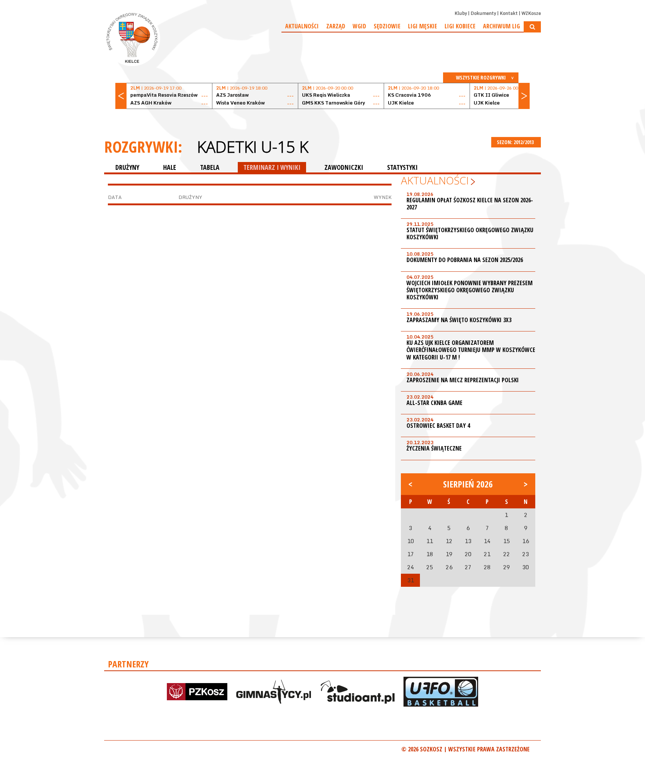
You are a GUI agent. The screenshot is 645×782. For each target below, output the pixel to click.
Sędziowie (387, 26)
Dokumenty (483, 13)
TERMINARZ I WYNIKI (271, 167)
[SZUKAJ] (532, 26)
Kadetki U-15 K (252, 146)
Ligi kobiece (460, 26)
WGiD (359, 26)
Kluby (461, 13)
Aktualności (302, 26)
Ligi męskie (422, 26)
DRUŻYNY (127, 167)
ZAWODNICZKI (343, 167)
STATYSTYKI (402, 167)
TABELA (209, 167)
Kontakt (509, 13)
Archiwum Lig (501, 26)
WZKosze (531, 13)
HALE (169, 167)
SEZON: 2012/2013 (516, 142)
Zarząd (335, 26)
